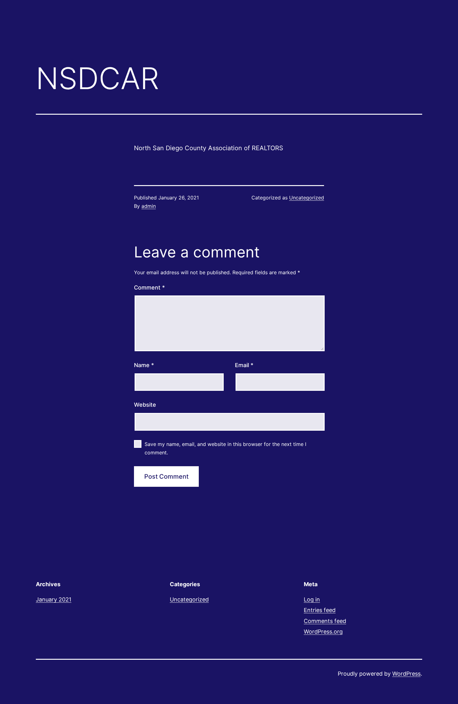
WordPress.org (323, 631)
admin (148, 206)
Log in (312, 599)
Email (244, 365)
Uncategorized (306, 197)
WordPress (406, 673)
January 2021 (53, 599)
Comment (149, 287)
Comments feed (325, 621)
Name (144, 365)
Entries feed (320, 610)
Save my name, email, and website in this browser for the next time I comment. (225, 448)
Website (145, 404)
